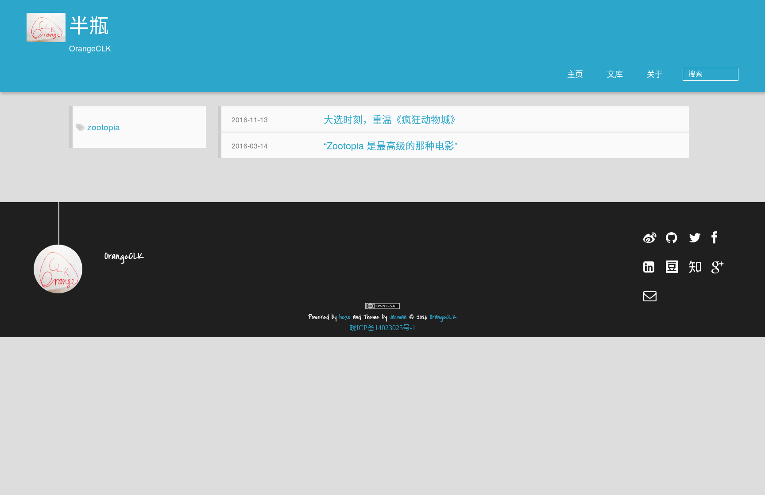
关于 (655, 73)
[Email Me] (650, 295)
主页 (575, 73)
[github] (673, 237)
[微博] (650, 237)
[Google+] (718, 266)
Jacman (398, 317)
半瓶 (89, 28)
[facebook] (718, 237)
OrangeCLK (443, 317)
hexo (344, 317)
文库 (615, 73)
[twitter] (696, 237)
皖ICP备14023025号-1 (382, 327)
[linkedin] (650, 266)
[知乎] (696, 266)
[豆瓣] (673, 266)
